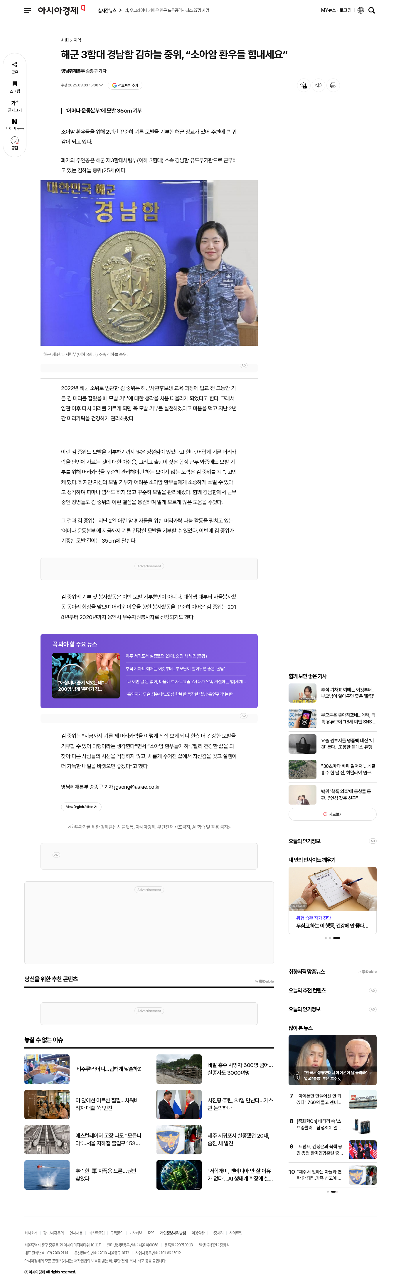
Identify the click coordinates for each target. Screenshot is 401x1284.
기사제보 (135, 1232)
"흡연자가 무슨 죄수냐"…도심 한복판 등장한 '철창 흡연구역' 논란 (179, 694)
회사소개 (30, 1232)
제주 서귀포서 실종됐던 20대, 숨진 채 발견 (238, 1139)
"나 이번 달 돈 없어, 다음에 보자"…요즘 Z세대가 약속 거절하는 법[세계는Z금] (186, 681)
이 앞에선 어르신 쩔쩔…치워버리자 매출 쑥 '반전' (106, 1104)
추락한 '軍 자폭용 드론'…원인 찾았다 (105, 1175)
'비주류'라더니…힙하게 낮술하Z (108, 1069)
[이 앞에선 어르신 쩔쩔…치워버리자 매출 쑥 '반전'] (47, 1118)
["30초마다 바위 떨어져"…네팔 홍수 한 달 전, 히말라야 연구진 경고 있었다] (302, 777)
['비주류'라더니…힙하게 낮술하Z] (47, 1082)
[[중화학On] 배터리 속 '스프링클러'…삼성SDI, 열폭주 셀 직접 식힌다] (363, 1133)
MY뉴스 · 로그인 (336, 10)
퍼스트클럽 (96, 1232)
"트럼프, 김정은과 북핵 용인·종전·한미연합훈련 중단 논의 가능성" (319, 1153)
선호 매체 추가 (128, 85)
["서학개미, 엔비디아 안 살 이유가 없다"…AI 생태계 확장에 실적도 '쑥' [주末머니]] (179, 1188)
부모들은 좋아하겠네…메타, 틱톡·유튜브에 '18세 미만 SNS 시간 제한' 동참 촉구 (349, 718)
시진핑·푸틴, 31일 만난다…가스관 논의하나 (240, 1104)
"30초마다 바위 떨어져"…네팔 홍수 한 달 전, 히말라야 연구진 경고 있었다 (348, 769)
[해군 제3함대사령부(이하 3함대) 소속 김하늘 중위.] (149, 263)
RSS (151, 1232)
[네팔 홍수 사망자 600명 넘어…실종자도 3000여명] (179, 1082)
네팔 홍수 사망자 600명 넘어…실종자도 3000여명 (240, 1069)
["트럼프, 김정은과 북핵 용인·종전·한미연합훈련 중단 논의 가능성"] (363, 1158)
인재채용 (76, 1232)
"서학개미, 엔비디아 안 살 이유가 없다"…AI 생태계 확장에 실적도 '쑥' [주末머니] (240, 1175)
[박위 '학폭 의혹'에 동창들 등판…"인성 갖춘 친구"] (302, 803)
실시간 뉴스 (107, 10)
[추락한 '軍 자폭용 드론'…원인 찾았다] (47, 1188)
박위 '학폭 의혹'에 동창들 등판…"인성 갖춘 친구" (346, 795)
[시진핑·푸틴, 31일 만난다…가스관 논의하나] (179, 1118)
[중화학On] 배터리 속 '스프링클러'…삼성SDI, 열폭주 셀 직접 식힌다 (318, 1128)
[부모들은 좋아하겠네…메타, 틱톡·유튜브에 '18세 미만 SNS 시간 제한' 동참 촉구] (302, 727)
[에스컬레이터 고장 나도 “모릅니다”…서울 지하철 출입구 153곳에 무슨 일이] (47, 1153)
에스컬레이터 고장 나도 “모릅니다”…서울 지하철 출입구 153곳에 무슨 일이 (108, 1140)
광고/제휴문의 (53, 1232)
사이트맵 (235, 1232)
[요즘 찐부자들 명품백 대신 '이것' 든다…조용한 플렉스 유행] (302, 752)
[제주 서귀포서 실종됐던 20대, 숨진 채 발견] (179, 1153)
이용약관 (198, 1232)
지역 (77, 40)
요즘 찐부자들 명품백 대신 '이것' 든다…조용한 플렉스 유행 (347, 744)
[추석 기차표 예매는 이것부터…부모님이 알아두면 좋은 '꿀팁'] (302, 701)
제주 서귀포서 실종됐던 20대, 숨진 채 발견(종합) (166, 656)
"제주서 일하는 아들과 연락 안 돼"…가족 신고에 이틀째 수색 (319, 1178)
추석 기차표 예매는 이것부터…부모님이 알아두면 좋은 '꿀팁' (175, 668)
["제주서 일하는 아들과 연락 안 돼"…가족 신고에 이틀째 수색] (363, 1183)
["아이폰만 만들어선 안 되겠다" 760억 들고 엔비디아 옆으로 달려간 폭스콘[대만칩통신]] (363, 1107)
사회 (65, 40)
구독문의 (116, 1232)
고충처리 (216, 1232)
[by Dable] (264, 981)
